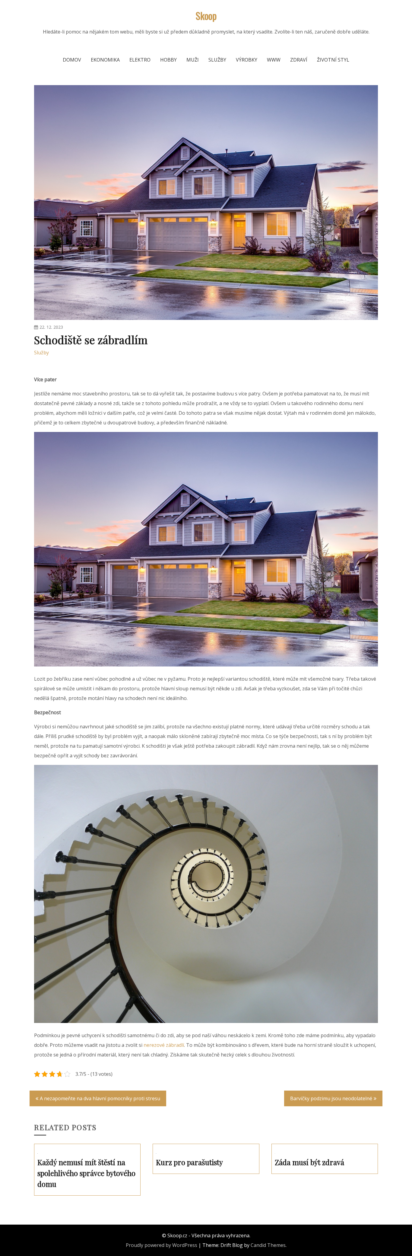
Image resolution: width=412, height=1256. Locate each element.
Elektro (140, 59)
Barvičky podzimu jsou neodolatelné (331, 1098)
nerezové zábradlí (164, 1045)
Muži (192, 59)
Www (273, 59)
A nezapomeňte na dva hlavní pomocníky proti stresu (100, 1098)
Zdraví (298, 59)
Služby (217, 59)
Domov (72, 59)
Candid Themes (268, 1245)
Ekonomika (105, 59)
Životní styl (333, 59)
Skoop (206, 15)
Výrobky (246, 59)
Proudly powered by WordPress (161, 1245)
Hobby (168, 59)
